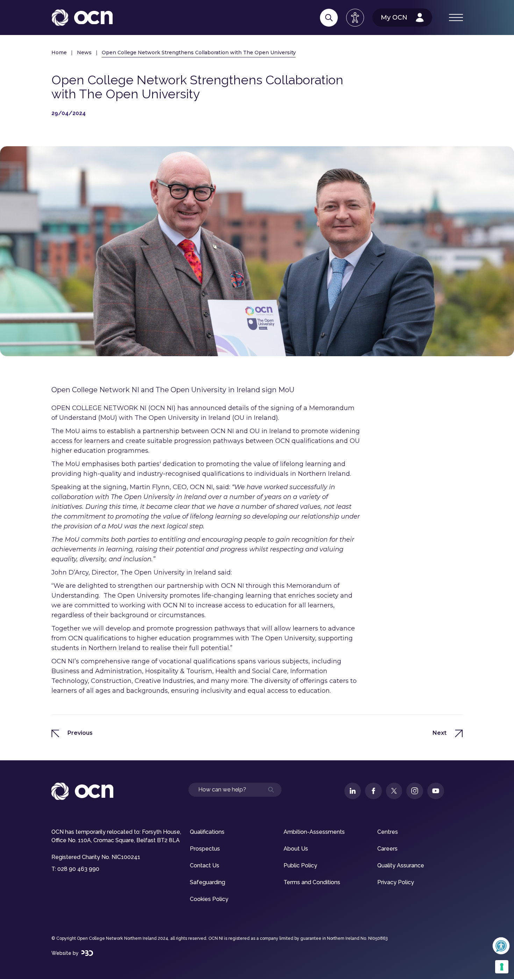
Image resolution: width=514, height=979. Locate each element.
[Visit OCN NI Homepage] (82, 17)
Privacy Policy (395, 882)
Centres (387, 832)
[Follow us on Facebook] (373, 791)
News (84, 52)
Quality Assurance (400, 865)
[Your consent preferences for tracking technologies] (501, 966)
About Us (296, 848)
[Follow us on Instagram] (414, 791)
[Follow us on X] (394, 791)
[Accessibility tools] (355, 18)
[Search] (329, 18)
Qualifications (207, 832)
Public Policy (300, 865)
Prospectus (205, 848)
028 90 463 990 (78, 869)
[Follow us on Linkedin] (352, 791)
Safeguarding (207, 882)
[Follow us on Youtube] (435, 791)
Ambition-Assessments (314, 832)
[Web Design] (87, 953)
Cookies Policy (209, 899)
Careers (387, 848)
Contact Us (204, 865)
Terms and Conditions (312, 882)
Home (59, 52)
